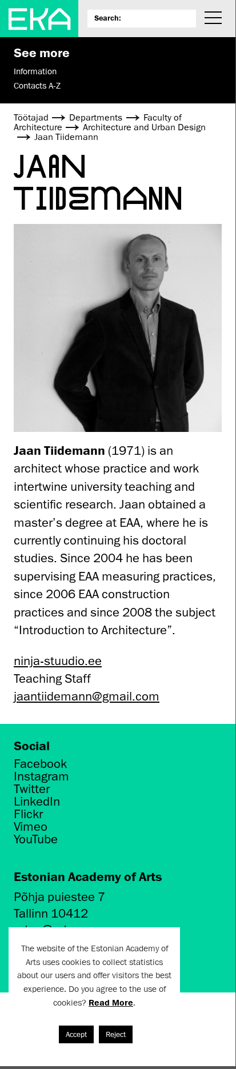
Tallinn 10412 (51, 913)
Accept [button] (76, 1034)
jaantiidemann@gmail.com (86, 696)
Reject (116, 1034)
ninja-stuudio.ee (58, 660)
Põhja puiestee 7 (59, 896)
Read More (111, 1002)
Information (35, 71)
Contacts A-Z (37, 86)
